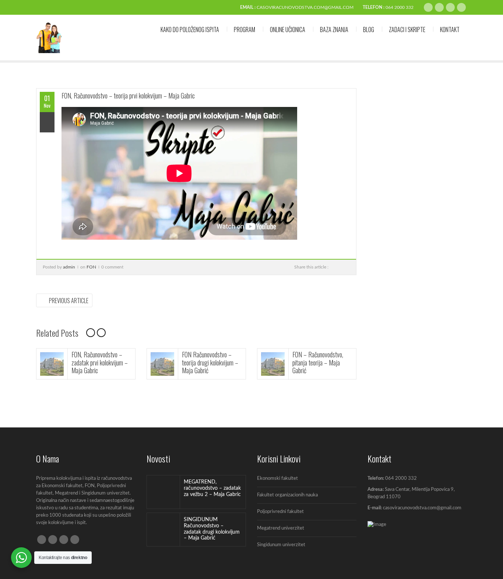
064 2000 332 (400, 7)
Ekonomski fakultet (277, 478)
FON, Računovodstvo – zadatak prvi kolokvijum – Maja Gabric (99, 362)
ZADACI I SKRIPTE (407, 29)
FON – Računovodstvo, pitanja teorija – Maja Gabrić (317, 362)
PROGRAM (244, 29)
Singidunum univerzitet (281, 544)
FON (91, 267)
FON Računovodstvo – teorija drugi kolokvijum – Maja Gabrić (210, 362)
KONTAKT (450, 29)
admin (69, 267)
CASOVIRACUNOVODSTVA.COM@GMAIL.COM (305, 7)
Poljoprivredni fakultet (280, 511)
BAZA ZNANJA (334, 29)
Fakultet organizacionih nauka (287, 495)
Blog (368, 29)
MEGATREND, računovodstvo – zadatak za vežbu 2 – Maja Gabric (212, 488)
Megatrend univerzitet (280, 528)
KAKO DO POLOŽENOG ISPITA (190, 29)
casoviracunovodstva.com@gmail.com (422, 508)
